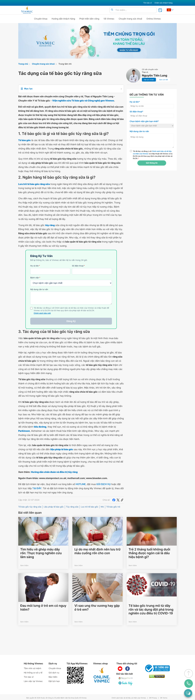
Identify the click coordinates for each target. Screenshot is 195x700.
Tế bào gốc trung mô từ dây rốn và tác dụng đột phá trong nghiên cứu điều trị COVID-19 (151, 609)
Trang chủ (23, 64)
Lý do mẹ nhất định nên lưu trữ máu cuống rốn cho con (97, 551)
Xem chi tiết (163, 80)
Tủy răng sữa (72, 507)
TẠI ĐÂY (37, 488)
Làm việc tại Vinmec (33, 681)
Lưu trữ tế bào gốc (89, 507)
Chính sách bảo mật (42, 313)
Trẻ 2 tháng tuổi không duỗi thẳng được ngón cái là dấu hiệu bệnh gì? (149, 553)
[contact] (188, 683)
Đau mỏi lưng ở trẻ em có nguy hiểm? (43, 607)
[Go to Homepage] (27, 10)
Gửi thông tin (151, 163)
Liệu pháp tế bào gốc (54, 507)
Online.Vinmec (153, 18)
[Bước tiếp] (125, 683)
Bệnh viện (35, 278)
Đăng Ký (71, 321)
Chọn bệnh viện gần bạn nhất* (144, 121)
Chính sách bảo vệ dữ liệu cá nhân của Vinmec (128, 698)
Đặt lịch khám (149, 80)
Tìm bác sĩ (147, 3)
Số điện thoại (78, 266)
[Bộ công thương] (157, 668)
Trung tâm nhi (65, 64)
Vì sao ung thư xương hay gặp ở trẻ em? (97, 607)
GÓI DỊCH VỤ (103, 484)
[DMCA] (157, 676)
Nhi (102, 507)
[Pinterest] (122, 500)
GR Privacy (153, 698)
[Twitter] (118, 500)
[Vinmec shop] (102, 675)
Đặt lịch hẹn (54, 681)
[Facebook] (113, 500)
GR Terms (163, 698)
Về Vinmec (109, 18)
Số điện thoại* (136, 111)
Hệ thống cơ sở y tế (33, 672)
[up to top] (188, 673)
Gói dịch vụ (54, 672)
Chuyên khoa (40, 18)
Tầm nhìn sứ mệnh (32, 668)
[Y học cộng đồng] (125, 678)
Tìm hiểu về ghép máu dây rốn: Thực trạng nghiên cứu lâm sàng (41, 553)
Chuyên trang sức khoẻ (130, 18)
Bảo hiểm (53, 677)
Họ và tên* (135, 102)
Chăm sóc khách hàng (163, 3)
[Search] (112, 9)
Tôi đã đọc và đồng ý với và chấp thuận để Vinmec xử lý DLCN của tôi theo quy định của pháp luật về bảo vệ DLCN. (152, 154)
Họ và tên (35, 266)
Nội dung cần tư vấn (39, 289)
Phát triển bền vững (89, 18)
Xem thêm (24, 565)
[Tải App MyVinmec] (75, 675)
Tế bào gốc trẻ (113, 507)
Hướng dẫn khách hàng (63, 18)
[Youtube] (120, 668)
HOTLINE (81, 484)
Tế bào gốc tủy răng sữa (29, 507)
